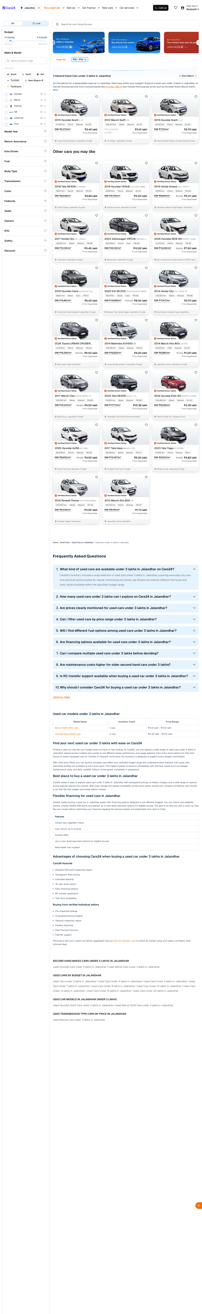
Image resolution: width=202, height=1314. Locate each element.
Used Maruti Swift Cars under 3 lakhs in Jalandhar (144, 1005)
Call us (162, 7)
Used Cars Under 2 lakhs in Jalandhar (74, 981)
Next (199, 42)
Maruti (118, 86)
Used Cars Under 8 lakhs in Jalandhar (113, 986)
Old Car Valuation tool (124, 940)
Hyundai (110, 86)
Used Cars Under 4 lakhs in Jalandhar (120, 981)
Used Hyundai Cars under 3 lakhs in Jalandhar (79, 967)
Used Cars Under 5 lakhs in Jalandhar (165, 981)
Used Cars (65, 542)
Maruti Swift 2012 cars (66, 727)
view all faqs (61, 697)
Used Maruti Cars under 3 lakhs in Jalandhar (134, 967)
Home (55, 542)
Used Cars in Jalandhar (82, 542)
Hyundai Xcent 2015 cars (67, 734)
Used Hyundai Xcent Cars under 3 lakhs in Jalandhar (83, 1005)
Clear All (60, 59)
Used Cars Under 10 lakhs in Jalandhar (159, 986)
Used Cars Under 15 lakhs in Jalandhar (109, 990)
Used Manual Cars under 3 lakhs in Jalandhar (79, 1019)
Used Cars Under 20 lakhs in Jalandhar (155, 990)
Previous (52, 42)
